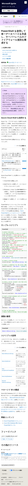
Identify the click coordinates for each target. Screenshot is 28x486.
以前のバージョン (13, 477)
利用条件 (3, 484)
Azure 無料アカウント (17, 84)
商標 (8, 484)
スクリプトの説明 (6, 56)
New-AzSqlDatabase (7, 376)
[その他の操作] (25, 26)
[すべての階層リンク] (2, 26)
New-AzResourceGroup (7, 353)
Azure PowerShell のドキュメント (13, 421)
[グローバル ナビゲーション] (1, 16)
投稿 (2, 479)
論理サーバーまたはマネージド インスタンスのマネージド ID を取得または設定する (14, 409)
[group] (14, 272)
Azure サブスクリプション (8, 82)
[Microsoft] (14, 16)
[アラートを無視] (25, 2)
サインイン (24, 16)
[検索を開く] (19, 16)
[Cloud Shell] (7, 170)
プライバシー (8, 479)
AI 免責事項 (4, 477)
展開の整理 (5, 54)
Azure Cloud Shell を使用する (9, 50)
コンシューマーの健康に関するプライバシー (11, 481)
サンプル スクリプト (7, 52)
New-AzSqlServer (6, 361)
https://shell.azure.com (7, 161)
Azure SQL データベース (11, 26)
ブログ (20, 477)
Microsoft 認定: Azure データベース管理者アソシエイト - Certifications (13, 454)
